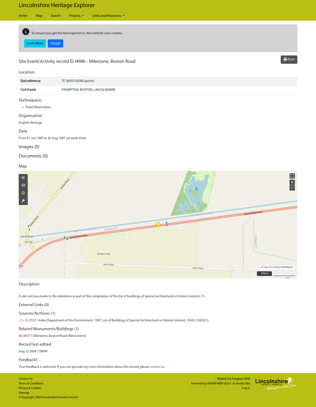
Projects (75, 16)
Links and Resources (107, 16)
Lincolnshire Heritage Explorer (57, 6)
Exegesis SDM (241, 379)
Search (56, 16)
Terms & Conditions (31, 383)
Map (39, 16)
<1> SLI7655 (28, 320)
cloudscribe (242, 383)
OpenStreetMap (272, 267)
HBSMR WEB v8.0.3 (219, 383)
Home (23, 16)
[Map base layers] (23, 186)
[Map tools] (23, 201)
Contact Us (26, 379)
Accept (55, 43)
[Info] (23, 193)
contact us (157, 367)
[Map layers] (23, 178)
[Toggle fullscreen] (292, 176)
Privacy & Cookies (30, 388)
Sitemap (24, 393)
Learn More (35, 43)
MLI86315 (26, 336)
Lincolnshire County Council (59, 397)
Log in (246, 388)
